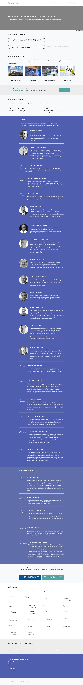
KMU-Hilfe (36, 650)
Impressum (27, 681)
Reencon (58, 650)
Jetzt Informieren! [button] (64, 90)
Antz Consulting (15, 650)
